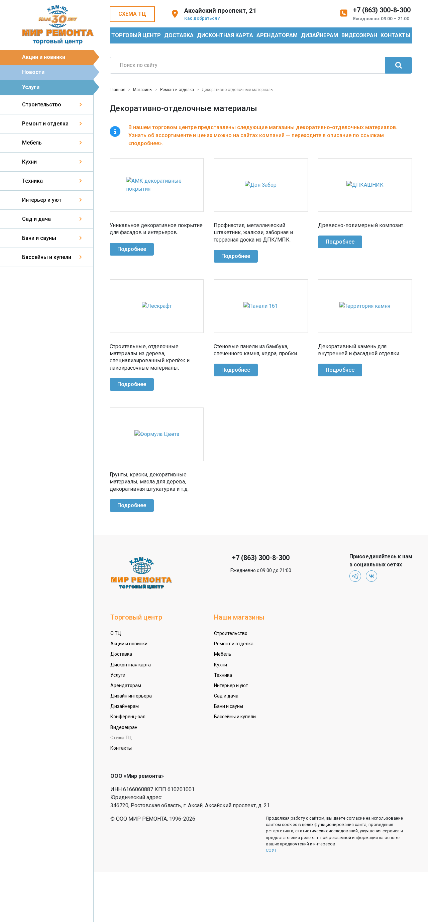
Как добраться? (202, 18)
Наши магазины (239, 617)
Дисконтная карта (225, 35)
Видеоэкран (359, 35)
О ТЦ (115, 633)
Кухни (29, 162)
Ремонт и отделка (45, 123)
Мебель (32, 143)
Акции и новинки (43, 57)
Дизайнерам (319, 35)
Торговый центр (136, 35)
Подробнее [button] (131, 249)
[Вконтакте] (372, 576)
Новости (33, 72)
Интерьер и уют (42, 200)
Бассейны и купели (46, 257)
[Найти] (398, 65)
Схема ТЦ (132, 14)
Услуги (30, 87)
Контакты (395, 35)
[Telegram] (355, 576)
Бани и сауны (39, 238)
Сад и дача (36, 219)
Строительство (41, 104)
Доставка (179, 35)
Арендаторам (277, 35)
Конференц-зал (127, 716)
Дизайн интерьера (131, 696)
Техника (32, 181)
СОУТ (271, 850)
